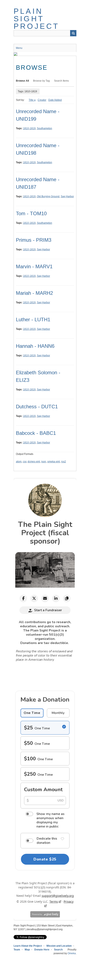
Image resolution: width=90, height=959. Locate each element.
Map (27, 949)
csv (24, 461)
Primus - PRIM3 (33, 240)
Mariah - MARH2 (34, 293)
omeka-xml (53, 461)
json (43, 461)
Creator (42, 100)
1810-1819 (29, 128)
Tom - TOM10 (31, 213)
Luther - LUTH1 (33, 319)
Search (73, 33)
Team (17, 949)
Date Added (55, 100)
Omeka (72, 953)
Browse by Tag (41, 80)
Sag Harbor (67, 196)
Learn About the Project (28, 945)
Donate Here (41, 949)
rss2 (63, 461)
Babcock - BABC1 (36, 433)
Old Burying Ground (48, 196)
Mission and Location (59, 945)
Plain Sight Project (36, 18)
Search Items (61, 80)
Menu (19, 48)
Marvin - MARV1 (34, 266)
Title (31, 100)
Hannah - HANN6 (35, 346)
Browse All (22, 80)
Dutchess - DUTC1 (37, 406)
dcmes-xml (34, 461)
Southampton (44, 128)
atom (19, 461)
